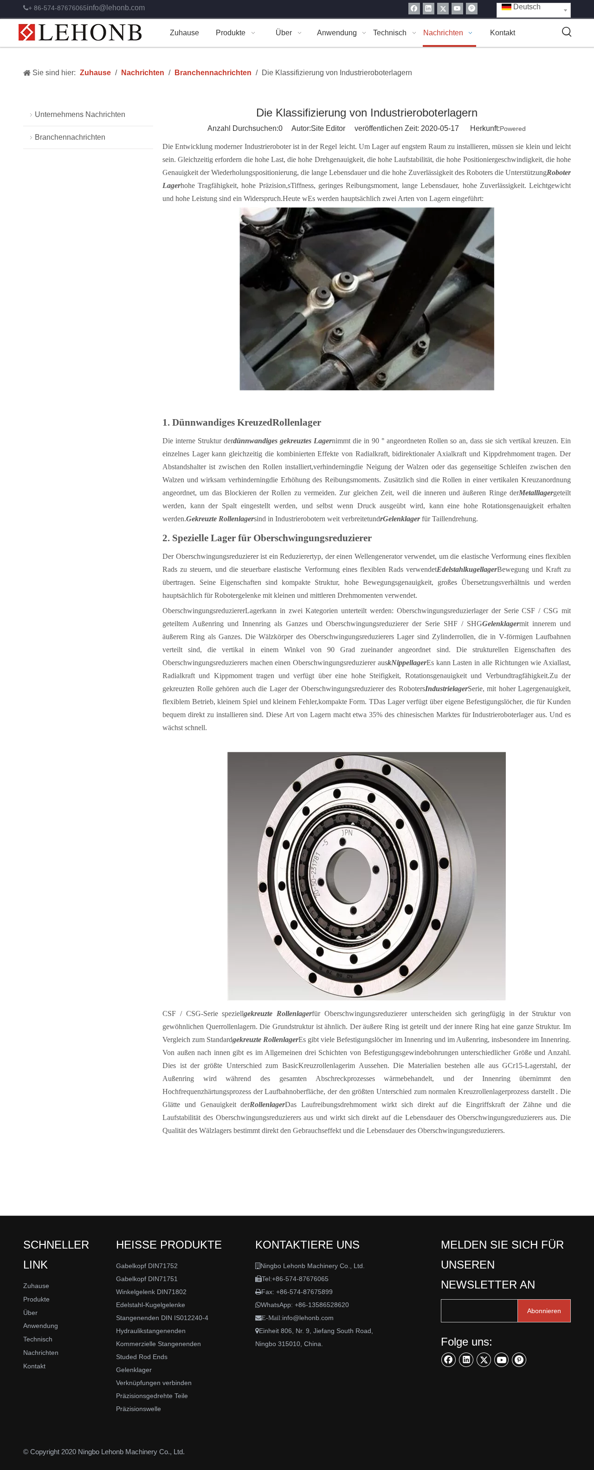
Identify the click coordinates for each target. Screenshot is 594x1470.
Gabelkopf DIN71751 (147, 1278)
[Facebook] (414, 8)
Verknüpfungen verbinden (154, 1382)
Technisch (37, 1339)
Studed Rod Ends (142, 1356)
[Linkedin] (428, 8)
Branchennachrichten (70, 137)
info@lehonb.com (116, 8)
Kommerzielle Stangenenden (158, 1343)
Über (30, 1312)
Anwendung (40, 1325)
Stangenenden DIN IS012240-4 (162, 1317)
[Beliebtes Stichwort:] (567, 32)
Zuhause (36, 1285)
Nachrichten (40, 1352)
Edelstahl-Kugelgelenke (150, 1304)
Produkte (36, 1299)
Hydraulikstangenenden (151, 1330)
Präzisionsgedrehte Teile (152, 1395)
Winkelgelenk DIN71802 (151, 1291)
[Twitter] (443, 8)
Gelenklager (134, 1369)
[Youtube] (457, 8)
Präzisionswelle (138, 1408)
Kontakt (34, 1366)
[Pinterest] (472, 8)
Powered (513, 128)
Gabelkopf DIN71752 (147, 1265)
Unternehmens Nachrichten (80, 114)
